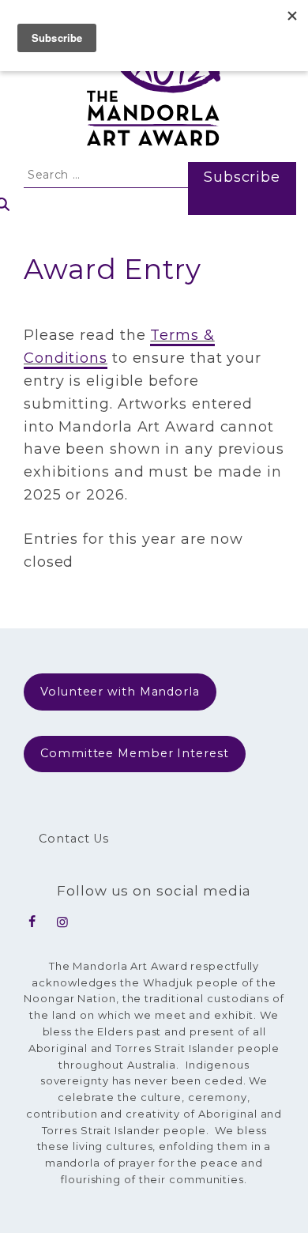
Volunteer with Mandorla (120, 691)
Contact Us (74, 838)
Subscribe (242, 177)
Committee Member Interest (134, 753)
